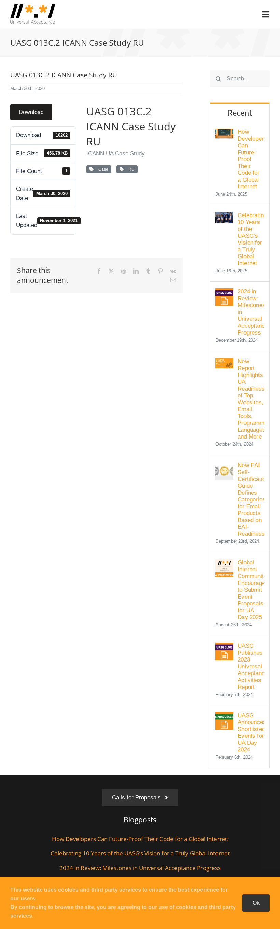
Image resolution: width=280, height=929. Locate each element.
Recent (240, 112)
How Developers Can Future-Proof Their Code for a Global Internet (251, 159)
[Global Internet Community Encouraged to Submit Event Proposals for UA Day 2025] (224, 564)
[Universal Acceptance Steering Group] (32, 7)
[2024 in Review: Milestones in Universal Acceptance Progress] (224, 293)
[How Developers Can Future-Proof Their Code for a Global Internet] (224, 133)
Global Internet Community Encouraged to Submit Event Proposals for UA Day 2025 (251, 589)
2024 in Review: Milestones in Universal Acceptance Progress (251, 312)
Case (102, 169)
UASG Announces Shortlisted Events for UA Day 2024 (251, 732)
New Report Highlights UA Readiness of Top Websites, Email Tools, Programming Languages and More (251, 399)
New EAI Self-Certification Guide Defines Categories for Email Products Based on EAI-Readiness (251, 499)
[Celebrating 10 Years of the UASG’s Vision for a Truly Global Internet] (224, 216)
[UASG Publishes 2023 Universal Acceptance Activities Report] (224, 647)
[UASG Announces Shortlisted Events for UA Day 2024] (224, 717)
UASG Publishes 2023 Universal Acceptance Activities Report (251, 666)
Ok (256, 903)
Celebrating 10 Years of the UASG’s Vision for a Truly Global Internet (251, 239)
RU (130, 169)
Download (31, 112)
